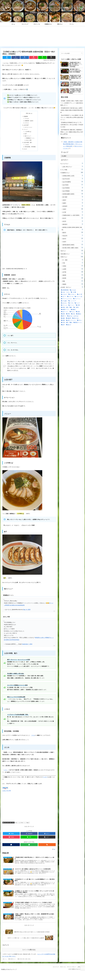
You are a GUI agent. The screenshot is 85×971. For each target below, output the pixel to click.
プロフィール (63, 966)
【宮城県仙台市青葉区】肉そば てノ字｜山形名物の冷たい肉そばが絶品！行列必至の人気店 (71, 125)
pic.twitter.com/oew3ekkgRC (17, 605)
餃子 (26, 133)
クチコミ (27, 123)
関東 (73, 281)
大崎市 (73, 209)
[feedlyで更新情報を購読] (29, 844)
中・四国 (73, 260)
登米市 (73, 238)
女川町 (73, 212)
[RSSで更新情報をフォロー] (47, 844)
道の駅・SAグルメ (72, 287)
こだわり (27, 144)
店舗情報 (26, 116)
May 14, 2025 (26, 609)
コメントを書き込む (29, 949)
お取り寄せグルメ (73, 166)
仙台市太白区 (73, 179)
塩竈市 (73, 203)
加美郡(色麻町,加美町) (73, 194)
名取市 (73, 200)
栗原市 (73, 232)
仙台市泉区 (73, 185)
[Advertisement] (42, 37)
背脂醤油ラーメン (30, 138)
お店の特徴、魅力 (28, 142)
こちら (33, 735)
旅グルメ (72, 251)
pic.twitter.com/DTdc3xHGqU (11, 639)
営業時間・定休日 (29, 120)
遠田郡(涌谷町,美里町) (73, 245)
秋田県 (73, 278)
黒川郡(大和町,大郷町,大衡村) (9, 822)
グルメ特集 (72, 169)
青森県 (73, 284)
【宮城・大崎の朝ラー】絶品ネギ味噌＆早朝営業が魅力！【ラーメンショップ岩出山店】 (72, 144)
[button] (82, 53)
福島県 (73, 275)
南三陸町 (73, 197)
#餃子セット (50, 637)
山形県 (73, 269)
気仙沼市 (73, 235)
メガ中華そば (28, 131)
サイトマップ (56, 966)
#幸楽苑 (7, 605)
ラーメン (24, 822)
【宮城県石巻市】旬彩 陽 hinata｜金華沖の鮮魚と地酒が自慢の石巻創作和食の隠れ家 (71, 110)
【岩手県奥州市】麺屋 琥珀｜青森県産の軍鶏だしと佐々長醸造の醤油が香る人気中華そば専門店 (71, 132)
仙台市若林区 (73, 188)
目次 (27, 113)
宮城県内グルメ (72, 172)
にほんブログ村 (6, 790)
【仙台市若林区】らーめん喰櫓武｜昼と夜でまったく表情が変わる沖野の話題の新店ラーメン (71, 117)
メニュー (26, 129)
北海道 (73, 266)
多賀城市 (73, 206)
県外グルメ (72, 257)
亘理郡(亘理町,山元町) (73, 176)
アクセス (27, 118)
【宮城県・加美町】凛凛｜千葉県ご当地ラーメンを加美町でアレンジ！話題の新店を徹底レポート (71, 103)
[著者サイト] (11, 844)
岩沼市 (73, 221)
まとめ (25, 149)
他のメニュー (28, 136)
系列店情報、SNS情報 (30, 146)
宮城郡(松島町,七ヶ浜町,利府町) (73, 215)
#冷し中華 (44, 637)
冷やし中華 (28, 140)
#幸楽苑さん (38, 637)
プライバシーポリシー (71, 966)
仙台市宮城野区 (73, 182)
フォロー (45, 777)
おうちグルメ (72, 163)
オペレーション (28, 127)
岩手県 (73, 272)
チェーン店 (18, 822)
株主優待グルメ (72, 254)
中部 (73, 263)
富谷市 (73, 218)
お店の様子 (26, 125)
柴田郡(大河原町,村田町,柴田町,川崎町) (72, 228)
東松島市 (73, 224)
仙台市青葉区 (73, 191)
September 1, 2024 (27, 644)
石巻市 (73, 241)
